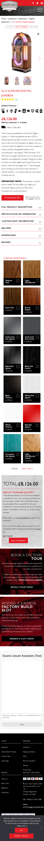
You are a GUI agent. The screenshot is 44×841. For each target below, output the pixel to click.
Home (3, 18)
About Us (4, 779)
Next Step (26, 469)
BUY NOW (8, 536)
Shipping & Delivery (29, 752)
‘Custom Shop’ (6, 756)
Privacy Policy (27, 770)
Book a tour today (22, 587)
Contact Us (26, 747)
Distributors (5, 792)
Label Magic (5, 761)
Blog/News (4, 788)
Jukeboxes (13, 18)
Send (22, 724)
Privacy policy (21, 836)
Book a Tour (5, 783)
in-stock (30, 199)
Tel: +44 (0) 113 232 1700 (32, 799)
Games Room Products (8, 752)
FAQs (25, 756)
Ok (21, 830)
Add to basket (18, 541)
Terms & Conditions (29, 761)
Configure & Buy (13, 198)
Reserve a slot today (22, 639)
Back (15, 469)
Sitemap (25, 765)
